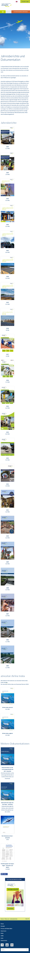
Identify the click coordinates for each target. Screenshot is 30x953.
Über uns (7, 919)
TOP (26, 919)
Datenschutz (4, 940)
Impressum (3, 931)
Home (2, 919)
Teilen (4, 874)
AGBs (2, 935)
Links (2, 938)
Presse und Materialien (6, 928)
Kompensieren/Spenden (21, 11)
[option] (15, 30)
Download (10, 908)
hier (7, 682)
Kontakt (3, 926)
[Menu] (3, 11)
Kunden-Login (25, 1)
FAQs (2, 933)
